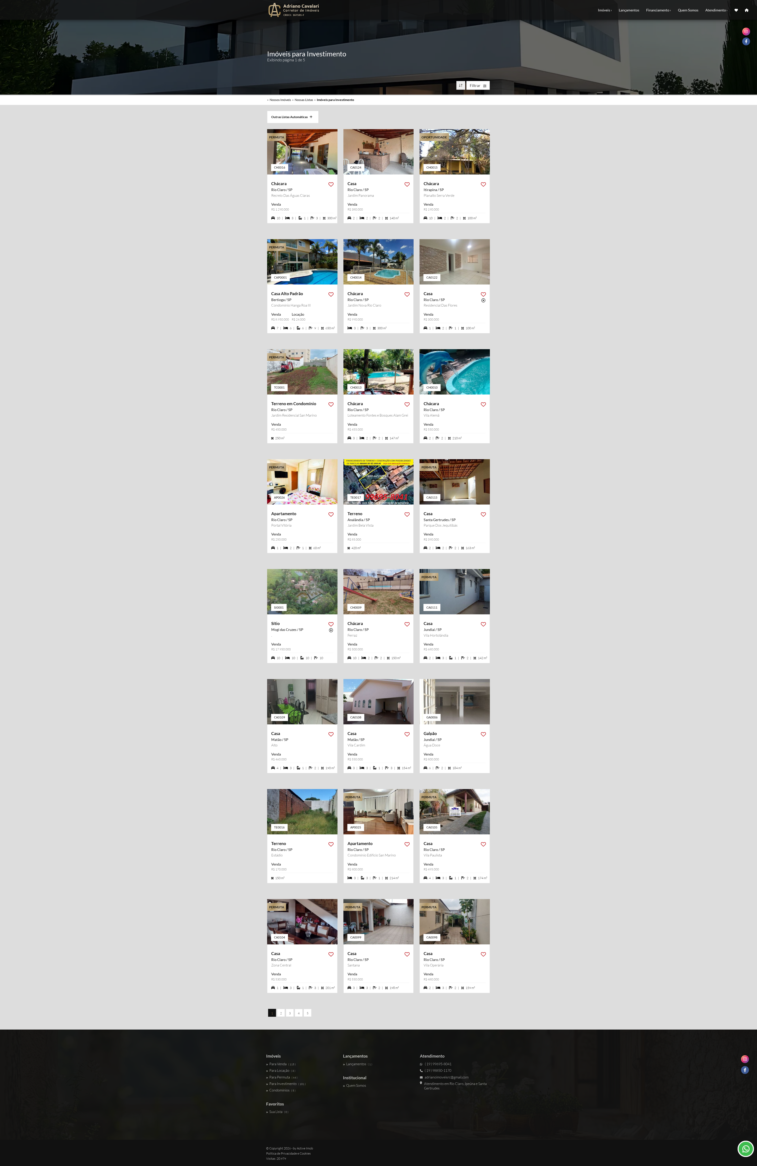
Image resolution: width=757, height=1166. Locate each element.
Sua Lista (278, 1111)
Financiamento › (658, 10)
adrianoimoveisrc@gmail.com (447, 1077)
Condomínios (282, 1090)
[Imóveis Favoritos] (736, 10)
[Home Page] (747, 10)
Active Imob (305, 1148)
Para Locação (282, 1070)
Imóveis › (605, 10)
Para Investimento (287, 1083)
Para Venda (282, 1064)
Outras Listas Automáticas (290, 117)
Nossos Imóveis (280, 100)
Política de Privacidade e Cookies (288, 1153)
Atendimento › (716, 10)
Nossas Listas (304, 100)
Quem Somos (688, 10)
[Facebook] (745, 1070)
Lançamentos (629, 10)
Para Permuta (283, 1077)
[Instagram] (745, 1059)
